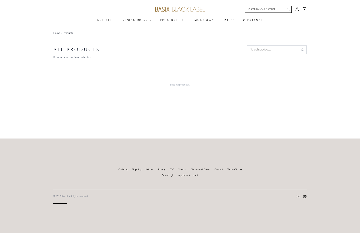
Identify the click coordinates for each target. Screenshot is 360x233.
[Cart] (304, 9)
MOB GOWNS (205, 19)
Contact (219, 169)
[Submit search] (288, 9)
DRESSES (104, 19)
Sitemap (182, 169)
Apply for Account (188, 175)
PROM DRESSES (173, 19)
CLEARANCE (253, 20)
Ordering (123, 169)
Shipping (136, 169)
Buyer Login (168, 175)
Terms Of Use (234, 169)
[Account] (297, 9)
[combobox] (277, 49)
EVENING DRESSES (136, 19)
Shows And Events (200, 169)
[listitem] (298, 196)
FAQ (172, 169)
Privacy (161, 169)
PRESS (229, 20)
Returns (149, 169)
